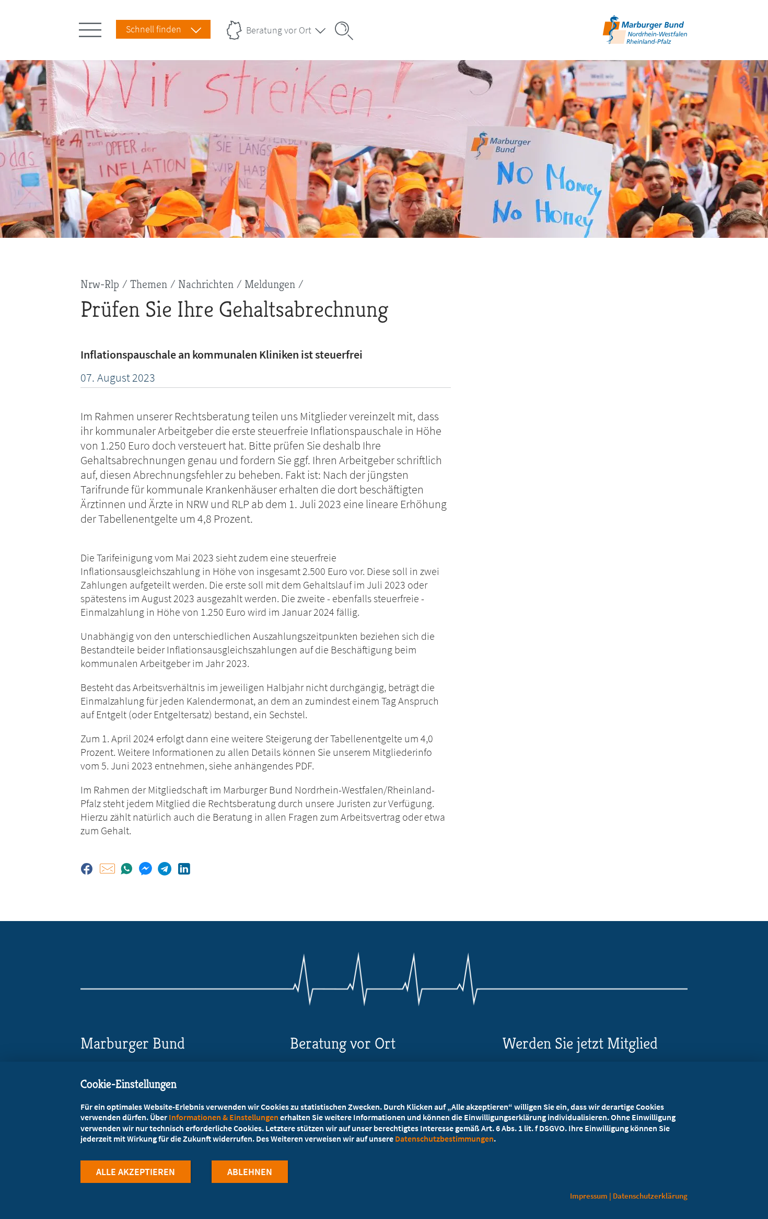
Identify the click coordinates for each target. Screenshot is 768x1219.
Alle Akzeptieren (135, 1172)
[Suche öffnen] (347, 31)
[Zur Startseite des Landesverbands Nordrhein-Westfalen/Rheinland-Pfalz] (645, 43)
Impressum (589, 1196)
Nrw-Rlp (99, 284)
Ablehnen (249, 1172)
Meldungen (270, 284)
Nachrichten (206, 284)
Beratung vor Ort (278, 30)
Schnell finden (153, 29)
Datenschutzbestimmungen (444, 1138)
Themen (148, 284)
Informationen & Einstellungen (223, 1117)
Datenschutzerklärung (650, 1196)
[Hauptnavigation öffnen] (92, 28)
